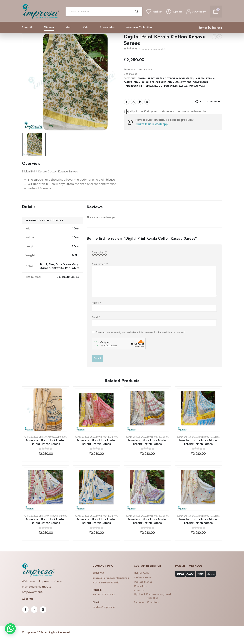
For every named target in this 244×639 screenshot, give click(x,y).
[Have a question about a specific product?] (131, 122)
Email (96, 317)
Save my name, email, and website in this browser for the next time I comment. (140, 332)
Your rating (99, 252)
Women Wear (197, 86)
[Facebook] (25, 609)
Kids (85, 27)
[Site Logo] (41, 12)
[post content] (45, 410)
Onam (137, 82)
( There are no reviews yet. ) (152, 49)
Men (68, 27)
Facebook (127, 102)
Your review (100, 264)
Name (96, 303)
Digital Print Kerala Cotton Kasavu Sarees (165, 78)
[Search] (136, 11)
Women (49, 27)
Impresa (200, 78)
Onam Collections (154, 82)
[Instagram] (43, 609)
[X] (34, 609)
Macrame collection (139, 27)
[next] (219, 36)
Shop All (27, 27)
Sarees (183, 86)
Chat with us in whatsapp (151, 124)
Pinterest (147, 102)
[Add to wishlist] (61, 393)
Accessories (107, 27)
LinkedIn (140, 102)
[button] (10, 628)
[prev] (214, 36)
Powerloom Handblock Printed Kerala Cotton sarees (198, 521)
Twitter (133, 102)
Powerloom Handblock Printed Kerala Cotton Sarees (46, 442)
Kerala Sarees (31, 437)
